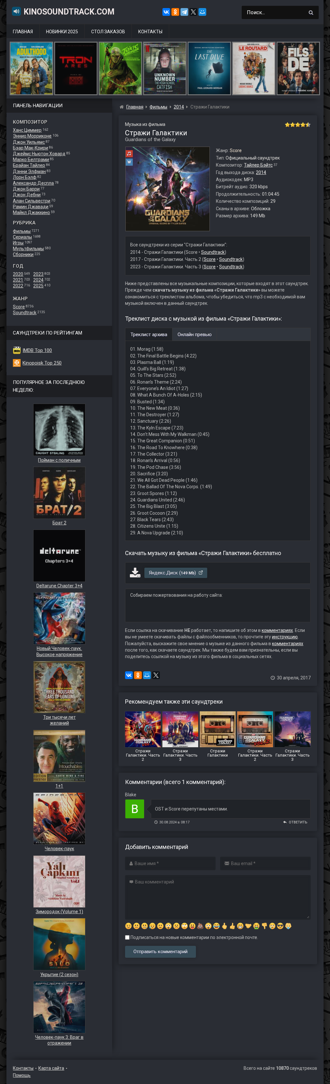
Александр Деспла (33, 183)
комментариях (277, 630)
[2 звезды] (292, 124)
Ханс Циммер (27, 130)
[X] (193, 12)
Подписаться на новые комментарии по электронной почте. (194, 937)
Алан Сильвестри (31, 200)
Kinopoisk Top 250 (42, 363)
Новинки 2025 (62, 31)
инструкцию (285, 636)
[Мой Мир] (202, 12)
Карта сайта (51, 1068)
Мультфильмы (28, 248)
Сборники (23, 254)
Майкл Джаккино (31, 212)
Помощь (22, 1075)
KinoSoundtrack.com (69, 11)
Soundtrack (24, 312)
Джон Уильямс (29, 142)
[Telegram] (184, 12)
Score (19, 306)
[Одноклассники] (175, 12)
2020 (18, 274)
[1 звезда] (287, 124)
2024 (38, 280)
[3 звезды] (297, 124)
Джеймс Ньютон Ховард (39, 153)
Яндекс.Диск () (173, 573)
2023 (38, 274)
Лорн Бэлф (24, 177)
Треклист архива (149, 334)
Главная (23, 31)
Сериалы (22, 237)
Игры (18, 242)
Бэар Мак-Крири (30, 147)
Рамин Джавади (30, 206)
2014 (261, 172)
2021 (18, 280)
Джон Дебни (27, 194)
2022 (18, 285)
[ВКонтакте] (166, 12)
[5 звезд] (308, 124)
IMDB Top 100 (37, 350)
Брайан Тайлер (29, 165)
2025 (38, 285)
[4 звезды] (303, 124)
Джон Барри (26, 188)
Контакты (150, 31)
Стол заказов (108, 31)
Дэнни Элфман (29, 171)
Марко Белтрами (31, 159)
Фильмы (22, 231)
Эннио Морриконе (32, 136)
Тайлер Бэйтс (258, 165)
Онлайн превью (195, 334)
